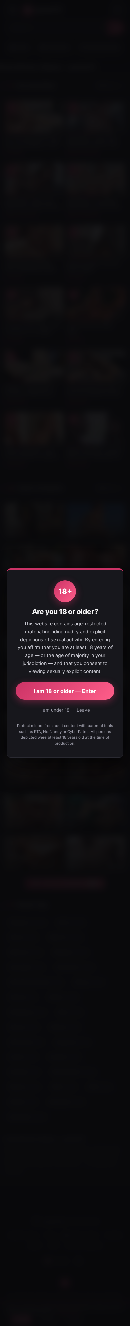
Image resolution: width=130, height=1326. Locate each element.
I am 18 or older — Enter (65, 691)
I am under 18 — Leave (65, 710)
